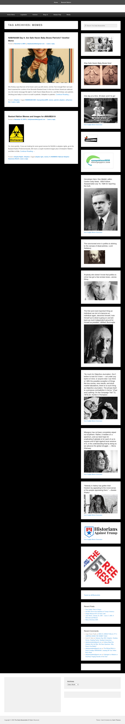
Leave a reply (51, 43)
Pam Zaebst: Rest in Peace (93, 609)
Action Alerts (11, 14)
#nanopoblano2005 (42, 100)
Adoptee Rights (18, 156)
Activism (35, 14)
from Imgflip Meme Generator (93, 124)
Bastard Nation (66, 2)
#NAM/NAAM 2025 (30, 100)
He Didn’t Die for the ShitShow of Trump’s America (99, 611)
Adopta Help (57, 14)
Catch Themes (116, 720)
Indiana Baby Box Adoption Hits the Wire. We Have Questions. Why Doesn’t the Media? (99, 644)
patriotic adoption (59, 100)
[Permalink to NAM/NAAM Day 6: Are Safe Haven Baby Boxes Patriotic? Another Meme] (41, 84)
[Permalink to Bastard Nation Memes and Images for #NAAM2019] (16, 144)
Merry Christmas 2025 (91, 620)
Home (56, 2)
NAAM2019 (54, 156)
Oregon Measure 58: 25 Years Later (95, 613)
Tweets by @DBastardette (92, 595)
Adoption (17, 100)
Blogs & (45, 14)
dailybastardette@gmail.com (36, 43)
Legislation (23, 14)
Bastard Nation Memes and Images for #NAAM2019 (32, 116)
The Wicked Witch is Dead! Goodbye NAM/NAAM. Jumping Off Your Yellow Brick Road (100, 650)
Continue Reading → (63, 94)
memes (51, 100)
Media (68, 14)
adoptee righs (39, 156)
